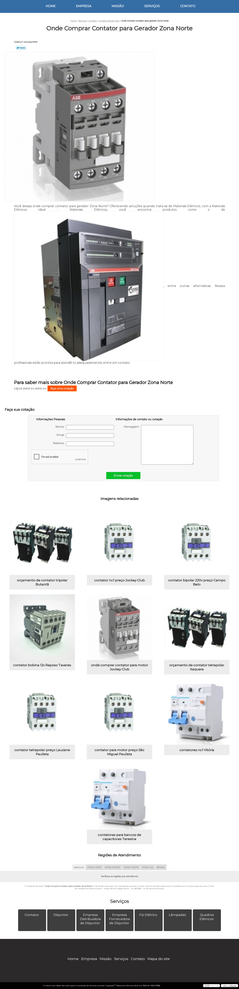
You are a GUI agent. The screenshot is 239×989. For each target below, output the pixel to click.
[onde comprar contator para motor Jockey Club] (119, 627)
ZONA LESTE (94, 867)
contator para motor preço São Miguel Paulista (119, 752)
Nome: (60, 426)
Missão (118, 6)
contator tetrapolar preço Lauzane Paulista (42, 752)
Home (51, 6)
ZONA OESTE (131, 867)
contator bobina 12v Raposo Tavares (42, 665)
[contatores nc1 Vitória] (196, 712)
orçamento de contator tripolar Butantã (42, 582)
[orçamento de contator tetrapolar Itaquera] (196, 627)
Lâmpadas (177, 915)
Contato (187, 6)
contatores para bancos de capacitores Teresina (119, 837)
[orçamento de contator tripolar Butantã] (42, 542)
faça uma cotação (62, 388)
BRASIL (161, 867)
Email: (61, 435)
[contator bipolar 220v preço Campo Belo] (196, 542)
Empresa (83, 6)
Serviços (152, 6)
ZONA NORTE (112, 867)
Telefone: (59, 443)
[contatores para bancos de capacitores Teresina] (119, 797)
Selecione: (79, 867)
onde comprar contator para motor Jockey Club (119, 667)
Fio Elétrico (148, 915)
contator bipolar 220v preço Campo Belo (197, 582)
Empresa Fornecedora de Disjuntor (119, 919)
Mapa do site (159, 959)
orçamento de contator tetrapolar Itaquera (196, 667)
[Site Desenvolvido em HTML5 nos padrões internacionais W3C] (211, 985)
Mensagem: (132, 426)
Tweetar (21, 48)
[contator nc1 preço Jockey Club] (119, 542)
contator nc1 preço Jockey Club (119, 580)
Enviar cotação (123, 475)
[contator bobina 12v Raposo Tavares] (42, 627)
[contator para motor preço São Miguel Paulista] (119, 712)
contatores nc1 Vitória (196, 750)
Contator (32, 915)
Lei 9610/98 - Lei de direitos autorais (147, 888)
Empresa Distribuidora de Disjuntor (90, 919)
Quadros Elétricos (207, 917)
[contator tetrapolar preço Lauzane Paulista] (42, 712)
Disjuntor (60, 915)
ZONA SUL (148, 867)
